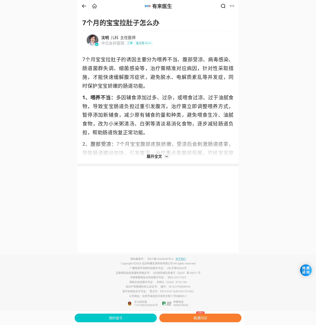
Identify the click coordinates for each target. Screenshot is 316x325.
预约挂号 (116, 318)
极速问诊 (200, 317)
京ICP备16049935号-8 (160, 259)
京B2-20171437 (176, 277)
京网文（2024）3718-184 (171, 282)
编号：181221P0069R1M (175, 286)
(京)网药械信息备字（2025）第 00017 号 (177, 273)
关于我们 (180, 259)
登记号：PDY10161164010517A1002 (172, 291)
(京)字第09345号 (177, 268)
